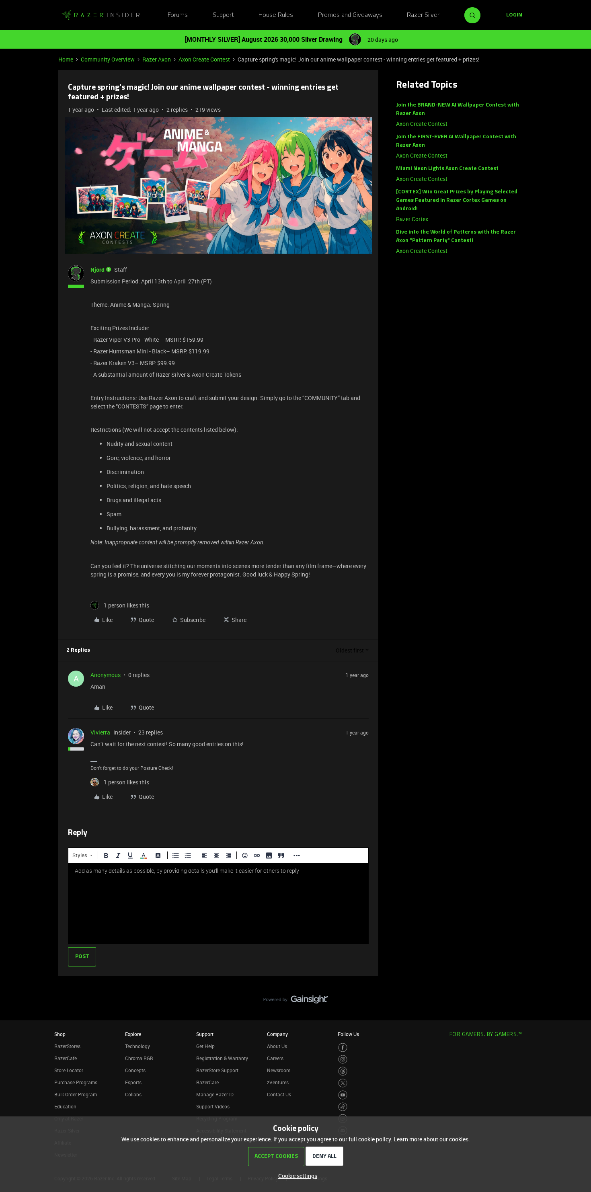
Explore (133, 1034)
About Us (277, 1046)
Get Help (205, 1046)
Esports (133, 1082)
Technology (137, 1046)
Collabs (133, 1094)
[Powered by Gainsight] (295, 1001)
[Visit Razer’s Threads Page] (343, 1071)
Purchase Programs (75, 1082)
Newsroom (278, 1070)
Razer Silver (423, 15)
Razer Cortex (412, 219)
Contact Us (279, 1094)
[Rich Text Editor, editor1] (218, 903)
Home (65, 59)
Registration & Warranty (222, 1058)
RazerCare (207, 1082)
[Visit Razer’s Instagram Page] (343, 1060)
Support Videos (213, 1106)
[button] (514, 15)
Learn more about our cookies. (432, 1139)
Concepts (135, 1070)
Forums (178, 15)
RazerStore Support (217, 1070)
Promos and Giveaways (350, 15)
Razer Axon (156, 59)
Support (223, 15)
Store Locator (68, 1070)
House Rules (276, 15)
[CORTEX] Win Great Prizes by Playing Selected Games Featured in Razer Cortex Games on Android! (456, 200)
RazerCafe (65, 1058)
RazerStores (67, 1046)
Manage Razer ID (215, 1094)
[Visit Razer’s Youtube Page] (343, 1095)
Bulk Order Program (75, 1094)
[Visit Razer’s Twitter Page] (343, 1083)
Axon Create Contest (204, 59)
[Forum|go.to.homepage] (100, 15)
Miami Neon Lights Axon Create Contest (447, 168)
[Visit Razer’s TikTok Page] (343, 1107)
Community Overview (108, 59)
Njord (97, 269)
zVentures (278, 1082)
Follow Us (348, 1034)
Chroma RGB (139, 1058)
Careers (275, 1058)
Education (65, 1106)
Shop (60, 1034)
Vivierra (100, 732)
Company (277, 1034)
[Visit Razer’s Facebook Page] (343, 1047)
